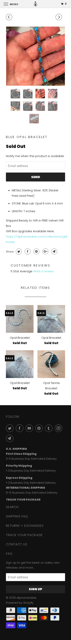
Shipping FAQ (17, 516)
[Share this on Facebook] (27, 251)
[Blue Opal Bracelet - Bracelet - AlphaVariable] (35, 56)
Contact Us (16, 544)
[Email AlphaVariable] (10, 438)
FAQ (9, 553)
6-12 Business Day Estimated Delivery (32, 493)
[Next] (59, 17)
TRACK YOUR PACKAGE (24, 535)
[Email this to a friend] (53, 251)
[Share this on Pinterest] (36, 251)
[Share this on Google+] (44, 251)
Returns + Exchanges (25, 525)
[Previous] (9, 17)
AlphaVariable (26, 598)
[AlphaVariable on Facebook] (20, 428)
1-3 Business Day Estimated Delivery (31, 471)
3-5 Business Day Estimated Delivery (31, 459)
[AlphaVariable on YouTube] (30, 428)
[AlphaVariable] (35, 4)
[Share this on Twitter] (18, 251)
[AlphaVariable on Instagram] (59, 428)
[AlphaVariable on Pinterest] (39, 428)
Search (12, 507)
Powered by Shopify (20, 603)
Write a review (43, 271)
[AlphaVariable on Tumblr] (49, 428)
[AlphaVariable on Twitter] (10, 428)
